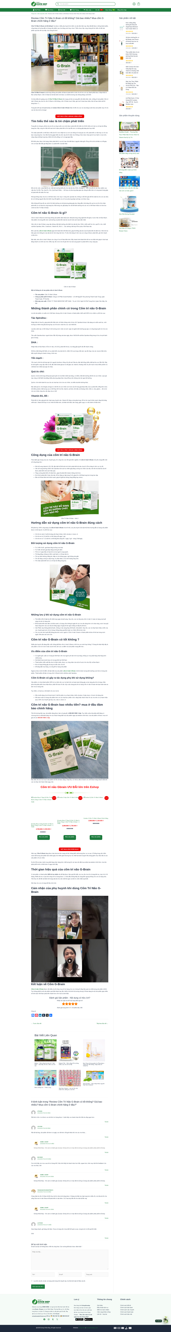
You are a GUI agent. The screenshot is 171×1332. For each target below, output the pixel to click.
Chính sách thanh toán (126, 1312)
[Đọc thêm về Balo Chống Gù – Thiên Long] (46, 1077)
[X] (57, 1319)
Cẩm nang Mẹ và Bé (42, 13)
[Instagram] (49, 1319)
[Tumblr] (53, 1319)
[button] (41, 10)
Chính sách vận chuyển (127, 1309)
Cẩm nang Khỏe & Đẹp (104, 1312)
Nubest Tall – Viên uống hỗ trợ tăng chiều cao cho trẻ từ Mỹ (69, 1064)
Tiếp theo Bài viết (102, 1023)
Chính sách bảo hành (126, 1307)
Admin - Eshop (44, 1174)
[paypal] (122, 1328)
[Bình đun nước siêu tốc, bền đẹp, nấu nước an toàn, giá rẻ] (129, 181)
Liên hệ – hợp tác (102, 1314)
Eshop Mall (82, 1327)
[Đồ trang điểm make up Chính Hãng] (129, 163)
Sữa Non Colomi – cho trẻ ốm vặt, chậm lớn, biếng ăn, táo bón (68, 1089)
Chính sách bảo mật (126, 1314)
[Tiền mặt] (126, 1328)
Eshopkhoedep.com (92, 1327)
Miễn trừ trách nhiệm (103, 1309)
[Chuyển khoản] (130, 1328)
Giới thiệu (100, 1305)
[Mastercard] (119, 1328)
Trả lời (106, 1122)
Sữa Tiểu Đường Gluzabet (126, 214)
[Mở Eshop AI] (165, 1320)
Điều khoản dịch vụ (102, 1307)
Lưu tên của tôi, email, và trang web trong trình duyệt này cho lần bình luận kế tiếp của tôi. (59, 1281)
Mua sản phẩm (43, 836)
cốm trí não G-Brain (45, 231)
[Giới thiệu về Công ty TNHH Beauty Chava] (129, 222)
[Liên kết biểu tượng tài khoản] (134, 4)
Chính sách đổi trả (125, 1305)
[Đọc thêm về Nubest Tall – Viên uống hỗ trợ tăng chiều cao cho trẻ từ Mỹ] (70, 1050)
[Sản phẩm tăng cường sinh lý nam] (129, 146)
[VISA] (115, 1328)
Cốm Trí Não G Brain (55, 99)
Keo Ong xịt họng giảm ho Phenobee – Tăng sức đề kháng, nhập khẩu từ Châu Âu (94, 1064)
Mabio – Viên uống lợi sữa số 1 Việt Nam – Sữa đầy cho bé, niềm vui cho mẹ (45, 1064)
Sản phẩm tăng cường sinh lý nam (129, 153)
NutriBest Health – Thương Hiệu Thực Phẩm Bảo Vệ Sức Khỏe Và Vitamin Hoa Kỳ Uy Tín (129, 134)
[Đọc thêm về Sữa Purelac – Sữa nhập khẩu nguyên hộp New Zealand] (94, 1075)
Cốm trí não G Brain (37, 989)
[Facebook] (44, 1319)
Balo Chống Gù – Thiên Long (43, 1087)
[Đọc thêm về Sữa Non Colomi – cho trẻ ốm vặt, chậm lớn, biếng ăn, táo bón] (70, 1078)
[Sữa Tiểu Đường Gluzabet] (129, 203)
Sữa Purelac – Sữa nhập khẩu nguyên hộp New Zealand (94, 1084)
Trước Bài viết (36, 1023)
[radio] (63, 1004)
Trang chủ (33, 13)
